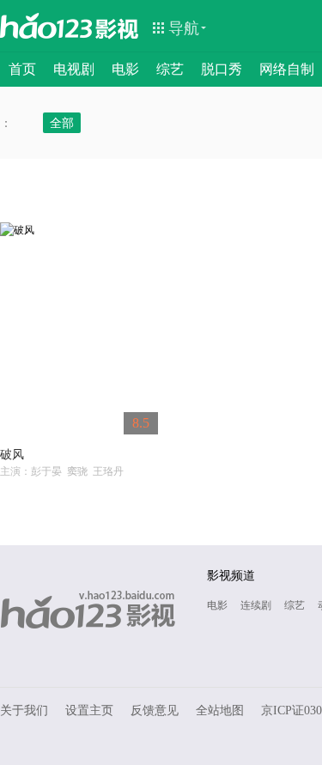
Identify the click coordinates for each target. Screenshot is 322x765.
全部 (62, 123)
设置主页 (89, 710)
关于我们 (24, 710)
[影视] (117, 27)
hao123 (46, 25)
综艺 (170, 69)
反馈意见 (155, 710)
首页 (22, 69)
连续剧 (255, 605)
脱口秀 (221, 69)
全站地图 (220, 710)
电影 (125, 69)
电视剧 (73, 69)
